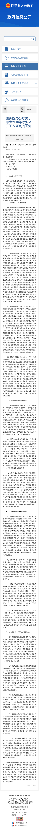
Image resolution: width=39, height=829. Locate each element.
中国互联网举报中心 (21, 823)
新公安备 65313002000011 (19, 812)
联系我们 (11, 795)
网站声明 (19, 795)
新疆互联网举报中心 (21, 825)
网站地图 (27, 795)
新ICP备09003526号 (20, 810)
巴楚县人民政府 (22, 5)
